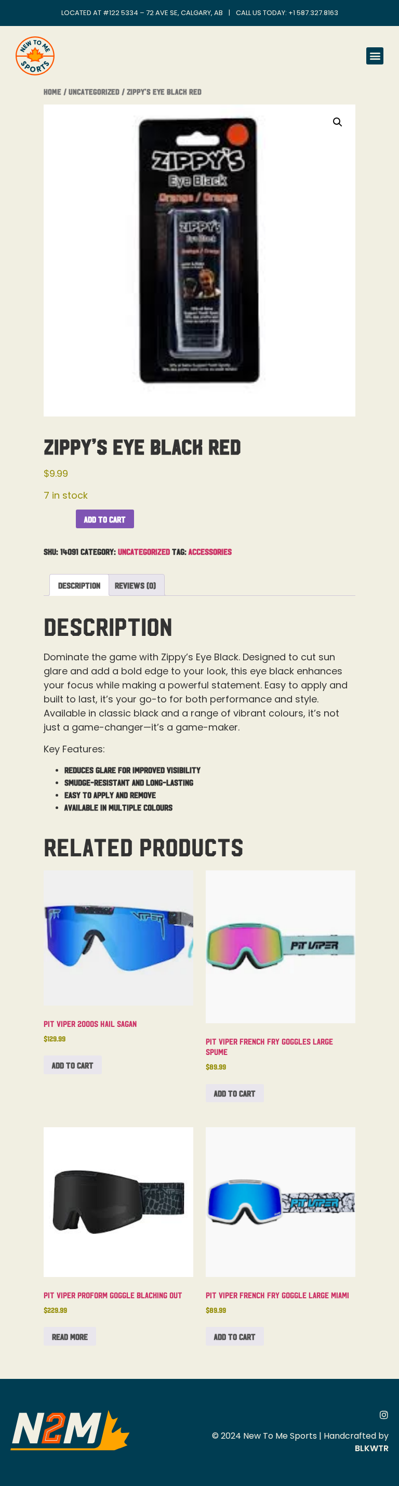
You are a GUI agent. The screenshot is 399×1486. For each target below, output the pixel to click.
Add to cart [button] (73, 1065)
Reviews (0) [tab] (135, 585)
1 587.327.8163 (315, 13)
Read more (70, 1336)
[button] (374, 55)
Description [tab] (79, 585)
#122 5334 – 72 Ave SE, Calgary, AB (163, 13)
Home (52, 91)
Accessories (210, 551)
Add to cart (105, 519)
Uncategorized (94, 91)
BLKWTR (372, 1448)
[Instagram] (384, 1414)
